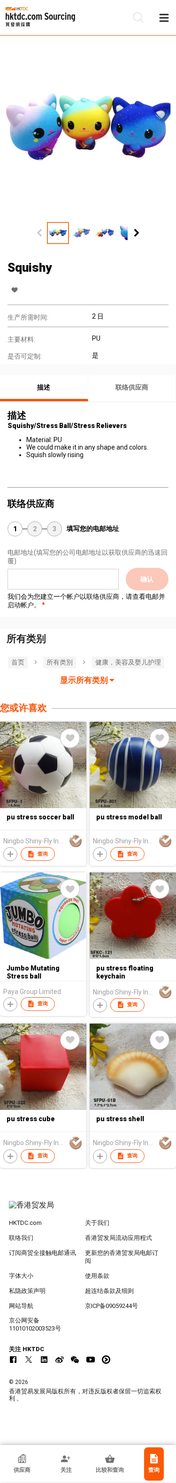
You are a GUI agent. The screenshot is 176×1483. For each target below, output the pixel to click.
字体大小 (21, 1275)
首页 (17, 662)
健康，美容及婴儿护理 (128, 662)
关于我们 (97, 1222)
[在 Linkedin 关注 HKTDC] (44, 1359)
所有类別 (59, 662)
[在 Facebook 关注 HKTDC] (13, 1359)
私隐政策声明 (27, 1290)
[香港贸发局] (88, 1210)
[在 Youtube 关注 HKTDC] (90, 1359)
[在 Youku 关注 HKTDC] (106, 1359)
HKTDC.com (25, 1222)
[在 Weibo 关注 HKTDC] (59, 1359)
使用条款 (97, 1275)
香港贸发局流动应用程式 (118, 1237)
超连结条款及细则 (109, 1290)
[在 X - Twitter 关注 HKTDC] (28, 1359)
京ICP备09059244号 (111, 1305)
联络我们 (21, 1237)
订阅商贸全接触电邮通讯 (42, 1252)
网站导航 (21, 1305)
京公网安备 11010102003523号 (35, 1324)
